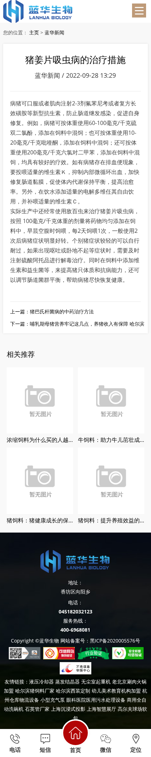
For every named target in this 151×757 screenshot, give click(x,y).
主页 (34, 32)
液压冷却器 (41, 681)
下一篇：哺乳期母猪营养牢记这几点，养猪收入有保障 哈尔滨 (77, 323)
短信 (45, 750)
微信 (105, 750)
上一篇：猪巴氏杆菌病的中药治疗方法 (52, 311)
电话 (15, 750)
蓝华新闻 (54, 32)
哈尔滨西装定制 (73, 690)
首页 (75, 750)
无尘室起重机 (96, 681)
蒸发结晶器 (67, 681)
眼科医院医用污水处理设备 (95, 699)
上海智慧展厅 (101, 709)
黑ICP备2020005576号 (115, 640)
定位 (136, 750)
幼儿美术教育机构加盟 (116, 690)
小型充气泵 (52, 699)
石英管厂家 (37, 709)
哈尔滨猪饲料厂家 (34, 690)
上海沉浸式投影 (68, 709)
